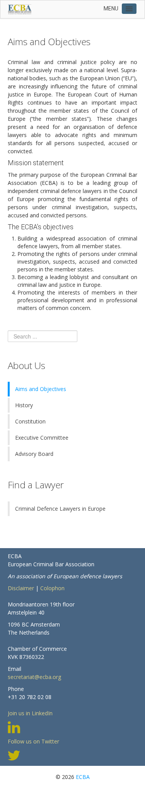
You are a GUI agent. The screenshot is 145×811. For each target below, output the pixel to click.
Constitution (30, 421)
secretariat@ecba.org (34, 677)
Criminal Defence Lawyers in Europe (60, 508)
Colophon (52, 588)
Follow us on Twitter (33, 741)
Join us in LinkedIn (30, 713)
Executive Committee (41, 437)
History (24, 405)
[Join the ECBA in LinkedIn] (14, 726)
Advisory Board (34, 453)
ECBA (83, 777)
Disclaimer (21, 588)
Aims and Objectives (40, 389)
